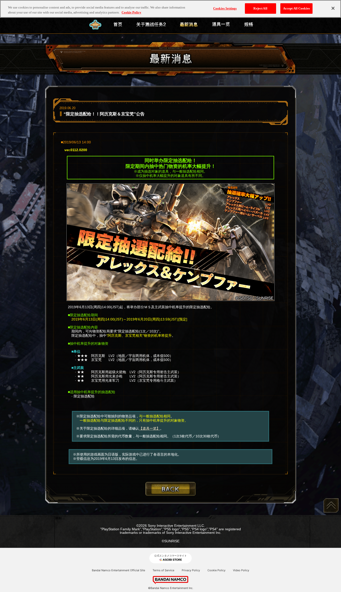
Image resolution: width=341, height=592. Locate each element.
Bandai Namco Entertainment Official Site (118, 570)
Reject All (260, 8)
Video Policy (241, 570)
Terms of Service (163, 570)
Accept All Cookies (296, 8)
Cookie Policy (216, 570)
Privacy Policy (191, 570)
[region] (170, 9)
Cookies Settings (225, 8)
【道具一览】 (149, 428)
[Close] (333, 8)
